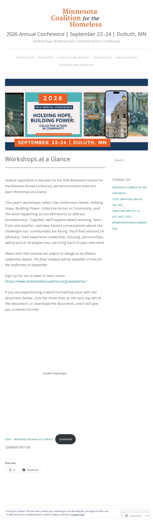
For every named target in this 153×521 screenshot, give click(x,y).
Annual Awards (126, 57)
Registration (25, 57)
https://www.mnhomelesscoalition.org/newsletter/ (46, 281)
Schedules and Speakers (73, 57)
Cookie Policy (78, 514)
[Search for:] (130, 160)
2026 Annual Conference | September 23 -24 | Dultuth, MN (76, 34)
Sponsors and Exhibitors (76, 65)
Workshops (45, 57)
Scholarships (102, 57)
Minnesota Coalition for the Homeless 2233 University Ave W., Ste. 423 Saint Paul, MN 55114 (129, 199)
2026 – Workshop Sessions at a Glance (29, 439)
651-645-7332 (121, 216)
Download (65, 439)
